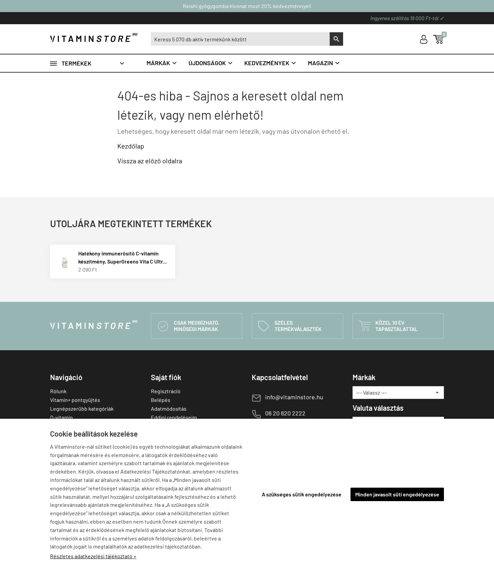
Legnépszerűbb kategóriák (82, 408)
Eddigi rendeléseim (174, 417)
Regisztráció (165, 391)
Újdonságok (211, 63)
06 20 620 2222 (285, 413)
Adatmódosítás (169, 408)
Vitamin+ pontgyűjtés (75, 400)
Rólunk (58, 391)
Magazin (324, 63)
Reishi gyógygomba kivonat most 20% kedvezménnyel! (247, 6)
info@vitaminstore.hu (294, 397)
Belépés (160, 400)
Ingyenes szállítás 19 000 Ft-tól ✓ (407, 18)
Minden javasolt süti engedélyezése (397, 494)
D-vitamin (61, 417)
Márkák (162, 63)
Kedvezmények (270, 63)
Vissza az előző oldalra (149, 161)
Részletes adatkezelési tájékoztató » (93, 556)
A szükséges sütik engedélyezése (301, 494)
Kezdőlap (130, 146)
